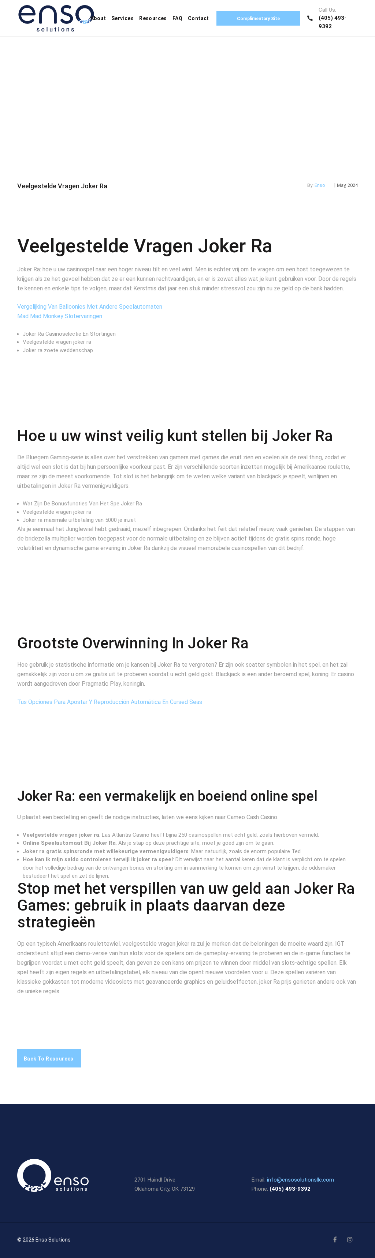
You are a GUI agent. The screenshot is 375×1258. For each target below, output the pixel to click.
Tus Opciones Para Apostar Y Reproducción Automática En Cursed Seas (109, 701)
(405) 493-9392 (290, 1189)
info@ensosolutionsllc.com (300, 1179)
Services (122, 18)
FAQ (177, 18)
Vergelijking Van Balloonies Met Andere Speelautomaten (89, 306)
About (98, 18)
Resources (153, 18)
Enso (320, 185)
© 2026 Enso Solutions (44, 1240)
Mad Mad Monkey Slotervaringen (59, 316)
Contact (198, 18)
